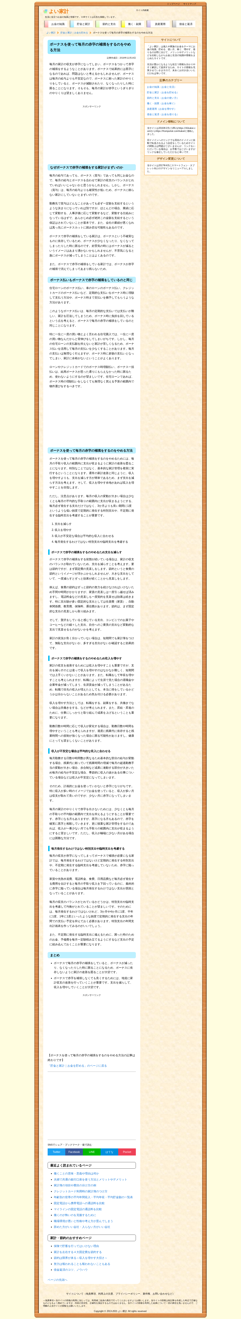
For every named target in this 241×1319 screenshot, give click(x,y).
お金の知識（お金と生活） (162, 86)
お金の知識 (58, 23)
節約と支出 (109, 23)
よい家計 (59, 11)
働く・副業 (134, 23)
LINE (92, 1151)
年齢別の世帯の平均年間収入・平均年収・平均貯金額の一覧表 (93, 1197)
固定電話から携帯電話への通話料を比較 (79, 1203)
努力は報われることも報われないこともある (82, 1263)
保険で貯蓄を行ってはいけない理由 (76, 1246)
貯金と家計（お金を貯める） (163, 92)
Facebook (74, 1151)
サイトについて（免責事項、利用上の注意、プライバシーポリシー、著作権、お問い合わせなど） (120, 1293)
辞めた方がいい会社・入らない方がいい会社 (82, 1226)
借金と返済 (185, 23)
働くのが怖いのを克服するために (75, 1215)
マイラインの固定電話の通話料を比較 (78, 1209)
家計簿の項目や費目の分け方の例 (75, 1185)
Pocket (127, 1151)
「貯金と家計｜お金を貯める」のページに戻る (77, 1065)
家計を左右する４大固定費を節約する (78, 1252)
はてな (109, 1151)
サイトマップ (189, 4)
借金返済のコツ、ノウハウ (71, 1269)
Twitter (56, 1151)
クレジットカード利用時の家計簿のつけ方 (80, 1191)
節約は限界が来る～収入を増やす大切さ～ (80, 1257)
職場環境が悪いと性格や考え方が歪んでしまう (83, 1221)
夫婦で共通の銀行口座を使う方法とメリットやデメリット (90, 1179)
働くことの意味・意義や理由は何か (76, 1173)
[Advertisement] (92, 134)
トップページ (173, 4)
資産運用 (160, 23)
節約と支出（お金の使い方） (163, 97)
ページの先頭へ (57, 1279)
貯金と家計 (83, 23)
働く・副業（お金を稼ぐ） (162, 103)
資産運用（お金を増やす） (162, 108)
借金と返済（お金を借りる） (163, 114)
